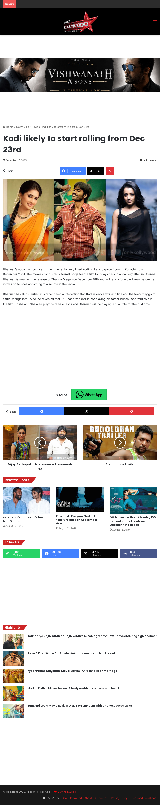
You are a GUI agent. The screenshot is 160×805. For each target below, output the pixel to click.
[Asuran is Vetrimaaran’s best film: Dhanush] (26, 500)
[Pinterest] (110, 171)
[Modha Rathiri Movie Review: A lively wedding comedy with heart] (13, 693)
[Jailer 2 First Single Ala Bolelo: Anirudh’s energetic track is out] (13, 658)
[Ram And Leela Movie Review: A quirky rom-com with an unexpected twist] (13, 711)
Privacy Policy (119, 798)
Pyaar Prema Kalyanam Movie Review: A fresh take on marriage (72, 671)
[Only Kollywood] (80, 21)
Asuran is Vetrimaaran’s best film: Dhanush (24, 519)
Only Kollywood (66, 791)
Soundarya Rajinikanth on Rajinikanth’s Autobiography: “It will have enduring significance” (92, 636)
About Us (90, 798)
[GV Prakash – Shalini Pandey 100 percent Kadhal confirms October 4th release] (133, 500)
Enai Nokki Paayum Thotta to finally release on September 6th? (76, 519)
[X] (86, 411)
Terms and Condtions (143, 798)
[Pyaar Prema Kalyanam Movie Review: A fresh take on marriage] (13, 676)
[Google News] (89, 394)
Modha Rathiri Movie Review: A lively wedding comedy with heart (73, 688)
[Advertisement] (74, 46)
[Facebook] (41, 411)
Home (9, 126)
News (19, 126)
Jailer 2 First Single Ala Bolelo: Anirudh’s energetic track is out (71, 653)
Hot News (32, 126)
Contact (103, 798)
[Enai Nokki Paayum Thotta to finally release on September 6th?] (80, 499)
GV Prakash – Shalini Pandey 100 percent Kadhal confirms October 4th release (133, 521)
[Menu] (155, 23)
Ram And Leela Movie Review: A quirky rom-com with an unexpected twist (79, 706)
